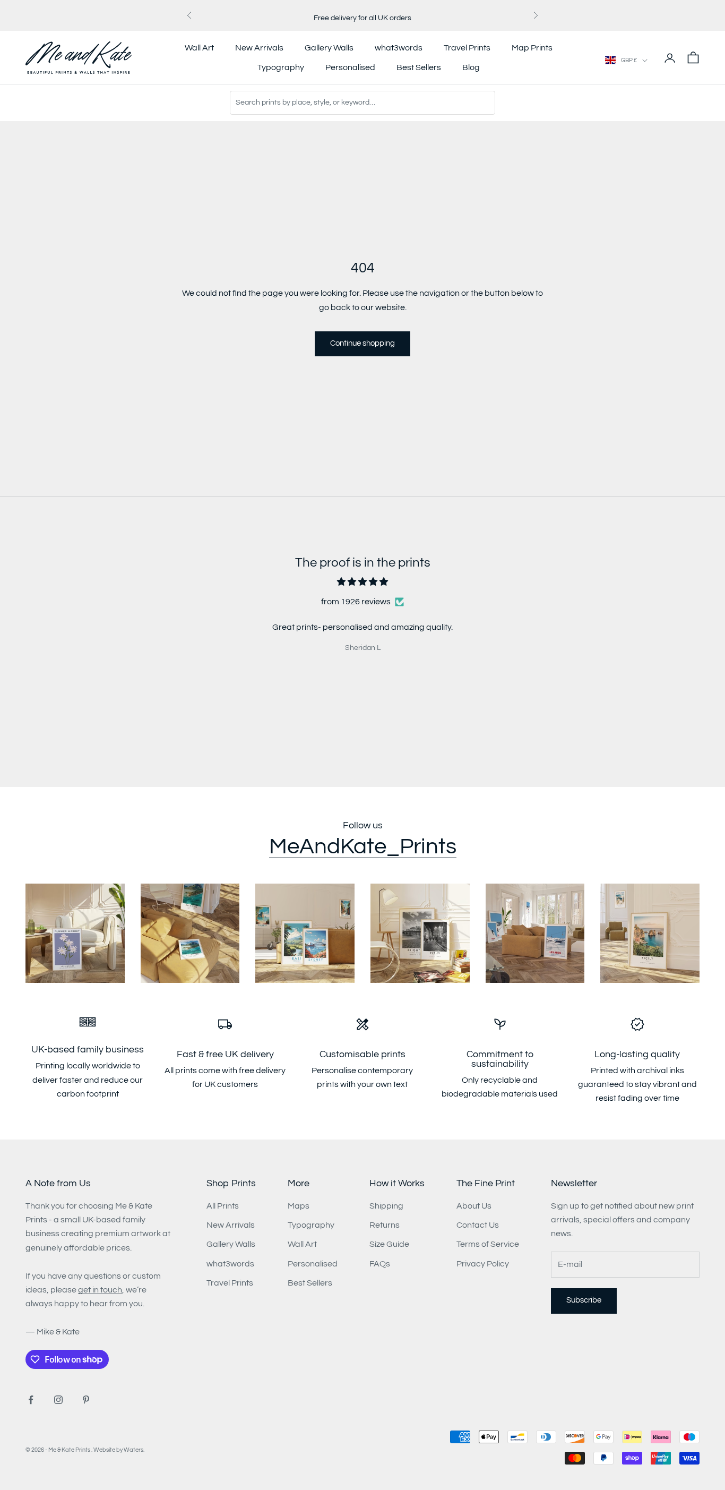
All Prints (222, 1206)
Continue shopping (362, 343)
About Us (473, 1206)
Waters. (134, 1450)
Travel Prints (467, 48)
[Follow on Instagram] (58, 1399)
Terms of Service (487, 1244)
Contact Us (477, 1225)
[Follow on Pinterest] (86, 1399)
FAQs (379, 1264)
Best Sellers (418, 67)
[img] (362, 582)
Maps (298, 1206)
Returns (384, 1225)
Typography (280, 67)
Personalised (350, 67)
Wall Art (199, 48)
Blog (471, 67)
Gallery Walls (329, 48)
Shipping (386, 1206)
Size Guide (389, 1244)
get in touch (100, 1290)
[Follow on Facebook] (30, 1399)
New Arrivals (259, 48)
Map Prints (532, 48)
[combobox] (362, 103)
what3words (398, 48)
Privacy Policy (482, 1264)
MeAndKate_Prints (362, 846)
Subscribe (583, 1300)
